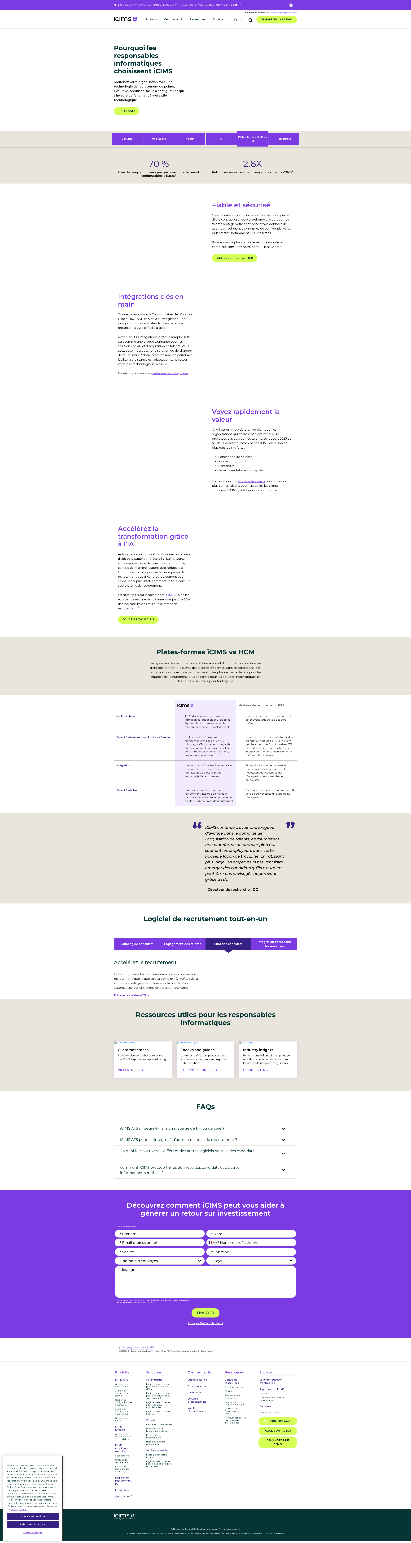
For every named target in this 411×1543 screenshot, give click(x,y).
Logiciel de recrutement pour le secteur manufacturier (159, 1405)
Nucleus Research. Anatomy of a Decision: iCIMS (137, 1347)
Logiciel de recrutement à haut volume (122, 1411)
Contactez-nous (270, 1412)
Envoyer (205, 1313)
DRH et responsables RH (159, 1424)
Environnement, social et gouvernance (272, 1398)
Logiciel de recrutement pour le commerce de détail (159, 1386)
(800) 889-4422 (279, 1421)
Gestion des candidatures (122, 1385)
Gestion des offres (121, 1419)
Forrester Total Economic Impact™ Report (135, 1349)
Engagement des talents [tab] (182, 944)
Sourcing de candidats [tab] (136, 944)
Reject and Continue (32, 1524)
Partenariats (195, 1392)
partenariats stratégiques (169, 373)
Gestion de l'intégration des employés (123, 1402)
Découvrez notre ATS (130, 995)
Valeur (190, 138)
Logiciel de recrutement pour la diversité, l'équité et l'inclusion (159, 1464)
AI (221, 138)
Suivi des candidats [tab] (228, 944)
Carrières (265, 1406)
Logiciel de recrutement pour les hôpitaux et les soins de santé (159, 1395)
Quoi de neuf (123, 1496)
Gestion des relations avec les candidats (122, 1436)
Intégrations (158, 138)
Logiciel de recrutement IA (123, 1480)
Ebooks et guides (234, 1387)
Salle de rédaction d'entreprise (271, 1381)
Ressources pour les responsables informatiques (235, 1420)
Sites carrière (122, 1455)
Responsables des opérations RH (155, 1443)
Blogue (228, 1391)
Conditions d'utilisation (207, 1529)
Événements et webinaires (233, 1396)
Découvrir (126, 111)
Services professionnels (197, 1400)
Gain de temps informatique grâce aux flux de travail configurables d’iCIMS (158, 174)
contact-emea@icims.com (284, 12)
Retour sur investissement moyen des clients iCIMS (252, 172)
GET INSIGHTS (254, 1070)
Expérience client (198, 1386)
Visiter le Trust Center (234, 257)
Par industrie (154, 1379)
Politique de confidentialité (183, 1529)
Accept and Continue (33, 1516)
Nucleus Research (251, 481)
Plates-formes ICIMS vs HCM (252, 138)
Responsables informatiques (153, 1436)
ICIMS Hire (121, 1379)
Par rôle (151, 1420)
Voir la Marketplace (196, 1409)
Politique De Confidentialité (205, 1323)
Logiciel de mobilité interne (156, 1456)
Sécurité (127, 138)
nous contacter (278, 1430)
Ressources (284, 138)
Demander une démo (277, 19)
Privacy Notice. (19, 1509)
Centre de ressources (232, 1381)
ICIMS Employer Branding (121, 1448)
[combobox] (212, 1242)
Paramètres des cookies (229, 1529)
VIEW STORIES (129, 1070)
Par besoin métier (157, 1450)
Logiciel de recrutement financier (159, 1412)
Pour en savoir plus (138, 619)
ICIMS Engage (120, 1428)
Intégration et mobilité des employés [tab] (274, 944)
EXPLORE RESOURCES (197, 1070)
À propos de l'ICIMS (272, 1389)
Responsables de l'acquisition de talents (157, 1429)
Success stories (197, 1379)
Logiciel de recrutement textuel (122, 1393)
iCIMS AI (171, 595)
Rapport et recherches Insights (235, 1403)
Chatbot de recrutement (122, 1461)
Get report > (232, 4)
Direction (264, 1393)
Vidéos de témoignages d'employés (122, 1469)
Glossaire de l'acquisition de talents (232, 1411)
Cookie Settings (33, 1532)
